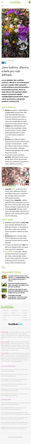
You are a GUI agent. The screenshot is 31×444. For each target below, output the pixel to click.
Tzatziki (2, 345)
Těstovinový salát (11, 348)
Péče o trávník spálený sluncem (17, 353)
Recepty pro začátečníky (16, 343)
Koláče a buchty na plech (11, 335)
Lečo (24, 343)
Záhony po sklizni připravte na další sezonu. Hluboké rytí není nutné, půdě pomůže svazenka (14, 370)
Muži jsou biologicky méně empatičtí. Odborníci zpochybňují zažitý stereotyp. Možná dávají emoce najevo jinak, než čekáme (15, 413)
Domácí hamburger (5, 343)
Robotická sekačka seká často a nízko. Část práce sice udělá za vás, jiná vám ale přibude (18, 285)
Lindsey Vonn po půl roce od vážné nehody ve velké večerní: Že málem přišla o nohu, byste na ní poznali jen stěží (15, 418)
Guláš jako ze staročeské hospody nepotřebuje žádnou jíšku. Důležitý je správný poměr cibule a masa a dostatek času (14, 428)
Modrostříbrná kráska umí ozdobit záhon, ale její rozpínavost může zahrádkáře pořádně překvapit (14, 394)
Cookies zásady (26, 319)
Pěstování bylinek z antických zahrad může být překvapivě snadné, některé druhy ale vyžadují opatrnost (14, 380)
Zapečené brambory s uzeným (23, 348)
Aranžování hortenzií (12, 358)
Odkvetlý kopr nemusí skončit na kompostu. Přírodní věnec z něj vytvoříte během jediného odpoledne (15, 389)
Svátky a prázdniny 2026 (6, 359)
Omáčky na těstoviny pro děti (10, 334)
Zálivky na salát (25, 345)
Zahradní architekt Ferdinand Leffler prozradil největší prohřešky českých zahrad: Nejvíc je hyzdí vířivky (15, 403)
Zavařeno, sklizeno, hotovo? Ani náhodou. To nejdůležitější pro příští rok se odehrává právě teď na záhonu (18, 278)
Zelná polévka (4, 346)
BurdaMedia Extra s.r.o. (17, 437)
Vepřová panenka (12, 346)
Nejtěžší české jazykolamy (24, 335)
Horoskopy (19, 337)
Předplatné (5, 310)
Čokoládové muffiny (24, 342)
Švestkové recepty (14, 342)
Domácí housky (20, 346)
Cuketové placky (13, 350)
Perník (27, 343)
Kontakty (5, 313)
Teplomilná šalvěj (16, 359)
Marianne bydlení (15, 315)
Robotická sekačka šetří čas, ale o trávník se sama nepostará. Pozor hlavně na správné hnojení (14, 375)
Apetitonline (14, 310)
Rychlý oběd (8, 345)
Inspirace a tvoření (10, 355)
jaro (3, 267)
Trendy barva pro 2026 (23, 358)
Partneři (5, 319)
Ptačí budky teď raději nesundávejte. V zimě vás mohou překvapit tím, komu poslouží (18, 296)
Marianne (13, 313)
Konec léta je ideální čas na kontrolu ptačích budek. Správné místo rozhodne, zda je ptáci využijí (14, 384)
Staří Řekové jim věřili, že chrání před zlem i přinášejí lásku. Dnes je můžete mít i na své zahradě (18, 291)
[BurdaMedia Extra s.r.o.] (15, 324)
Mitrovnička (7, 361)
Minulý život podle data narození (8, 337)
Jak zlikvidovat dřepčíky (16, 361)
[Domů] (7, 307)
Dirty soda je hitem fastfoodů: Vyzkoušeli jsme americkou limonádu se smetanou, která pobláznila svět (13, 408)
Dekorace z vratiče (9, 356)
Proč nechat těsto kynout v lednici (17, 332)
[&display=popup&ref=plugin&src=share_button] (3, 63)
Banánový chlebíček (16, 345)
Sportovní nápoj (5, 350)
